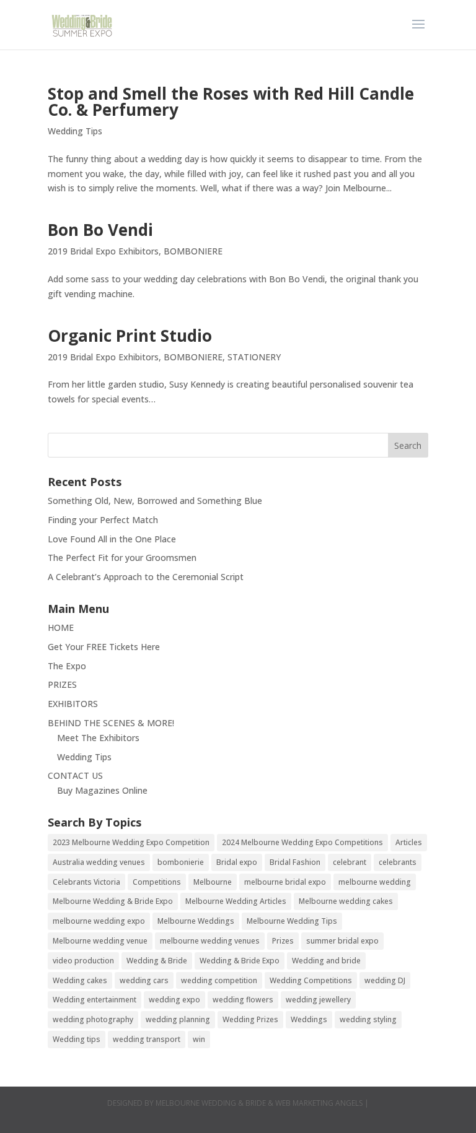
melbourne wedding (374, 882)
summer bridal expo (342, 940)
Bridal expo (236, 862)
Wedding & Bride (156, 960)
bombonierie (180, 862)
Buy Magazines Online (102, 790)
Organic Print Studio (130, 335)
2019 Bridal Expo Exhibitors (103, 251)
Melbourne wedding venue (100, 940)
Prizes (283, 940)
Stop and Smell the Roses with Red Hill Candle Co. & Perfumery (231, 101)
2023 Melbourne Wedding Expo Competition (131, 842)
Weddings (309, 1019)
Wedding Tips (75, 131)
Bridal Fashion (295, 862)
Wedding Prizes (250, 1019)
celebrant (349, 862)
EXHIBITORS (73, 704)
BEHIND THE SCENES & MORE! (111, 723)
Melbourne (212, 882)
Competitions (157, 882)
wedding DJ (384, 980)
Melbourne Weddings (195, 921)
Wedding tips (76, 1039)
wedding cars (144, 980)
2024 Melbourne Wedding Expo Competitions (302, 842)
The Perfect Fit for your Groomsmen (122, 557)
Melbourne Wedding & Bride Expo (113, 901)
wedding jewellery (318, 999)
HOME (61, 627)
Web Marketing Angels (319, 1103)
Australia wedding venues (99, 862)
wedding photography (93, 1019)
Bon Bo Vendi (100, 230)
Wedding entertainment (94, 999)
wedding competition (219, 980)
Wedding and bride (326, 960)
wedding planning (178, 1019)
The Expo (67, 666)
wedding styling (368, 1019)
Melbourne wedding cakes (346, 901)
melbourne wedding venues (210, 940)
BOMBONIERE (193, 251)
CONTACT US (75, 775)
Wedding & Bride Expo (240, 960)
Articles (408, 842)
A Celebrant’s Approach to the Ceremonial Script (146, 577)
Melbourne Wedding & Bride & (215, 1103)
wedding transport (146, 1039)
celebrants (397, 862)
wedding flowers (243, 999)
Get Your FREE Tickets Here (104, 647)
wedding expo (174, 999)
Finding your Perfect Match (103, 520)
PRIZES (62, 684)
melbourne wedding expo (99, 921)
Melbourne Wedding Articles (235, 901)
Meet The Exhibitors (98, 738)
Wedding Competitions (311, 980)
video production (83, 960)
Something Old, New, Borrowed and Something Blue (155, 500)
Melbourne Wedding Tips (292, 921)
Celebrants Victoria (86, 882)
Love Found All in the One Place (112, 539)
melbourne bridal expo (285, 882)
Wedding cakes (80, 980)
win (199, 1039)
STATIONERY (254, 357)
